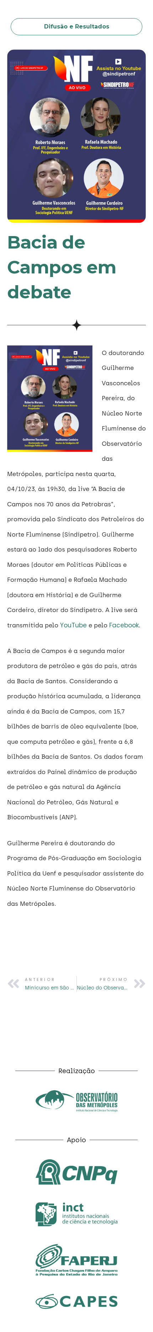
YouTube (73, 625)
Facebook (124, 625)
